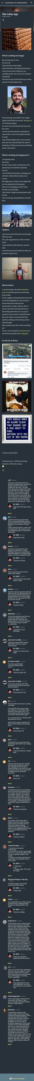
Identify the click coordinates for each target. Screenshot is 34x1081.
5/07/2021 (17, 1009)
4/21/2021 (16, 589)
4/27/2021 (13, 967)
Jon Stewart (23, 331)
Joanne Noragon (13, 845)
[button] (3, 20)
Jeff (9, 480)
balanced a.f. (12, 921)
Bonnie (10, 546)
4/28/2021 (22, 954)
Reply (10, 513)
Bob (9, 517)
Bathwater (11, 614)
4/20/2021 (14, 480)
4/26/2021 (19, 920)
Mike (9, 569)
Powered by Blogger (18, 1078)
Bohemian (11, 1010)
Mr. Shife (16, 504)
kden (9, 739)
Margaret (11, 787)
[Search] (32, 3)
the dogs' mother (14, 661)
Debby (10, 899)
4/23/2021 (22, 504)
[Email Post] (3, 466)
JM (9, 761)
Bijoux (10, 818)
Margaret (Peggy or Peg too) (18, 879)
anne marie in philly (14, 640)
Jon (9, 967)
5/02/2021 (23, 996)
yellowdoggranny (14, 996)
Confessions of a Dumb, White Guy (17, 3)
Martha (10, 589)
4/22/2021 (11, 881)
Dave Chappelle (22, 333)
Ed (9, 701)
